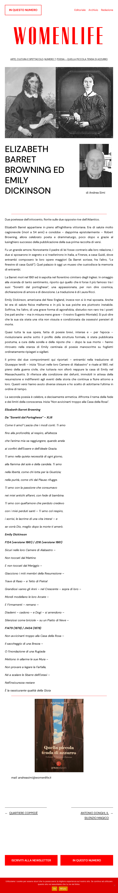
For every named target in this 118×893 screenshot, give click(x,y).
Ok (54, 889)
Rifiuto (63, 889)
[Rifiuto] (114, 885)
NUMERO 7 (50, 59)
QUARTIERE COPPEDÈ (23, 813)
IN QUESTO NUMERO (23, 10)
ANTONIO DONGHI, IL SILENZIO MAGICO (95, 815)
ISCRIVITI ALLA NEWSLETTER (31, 860)
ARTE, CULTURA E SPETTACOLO (26, 59)
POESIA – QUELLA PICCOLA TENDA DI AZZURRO (82, 59)
